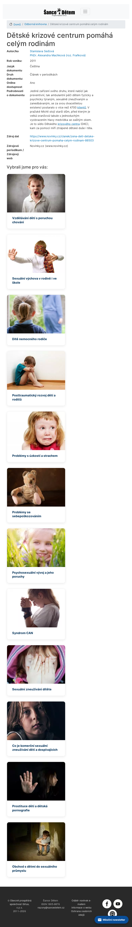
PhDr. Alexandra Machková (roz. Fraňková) (58, 55)
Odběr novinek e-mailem (81, 902)
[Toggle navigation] (85, 11)
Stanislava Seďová (42, 51)
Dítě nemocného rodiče (29, 339)
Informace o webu (81, 907)
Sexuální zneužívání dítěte (32, 689)
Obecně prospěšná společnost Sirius (21, 902)
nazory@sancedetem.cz (51, 907)
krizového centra (69, 124)
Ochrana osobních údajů (81, 912)
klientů (81, 107)
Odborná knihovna (35, 24)
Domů (17, 24)
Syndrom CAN (22, 633)
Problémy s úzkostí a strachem (35, 455)
